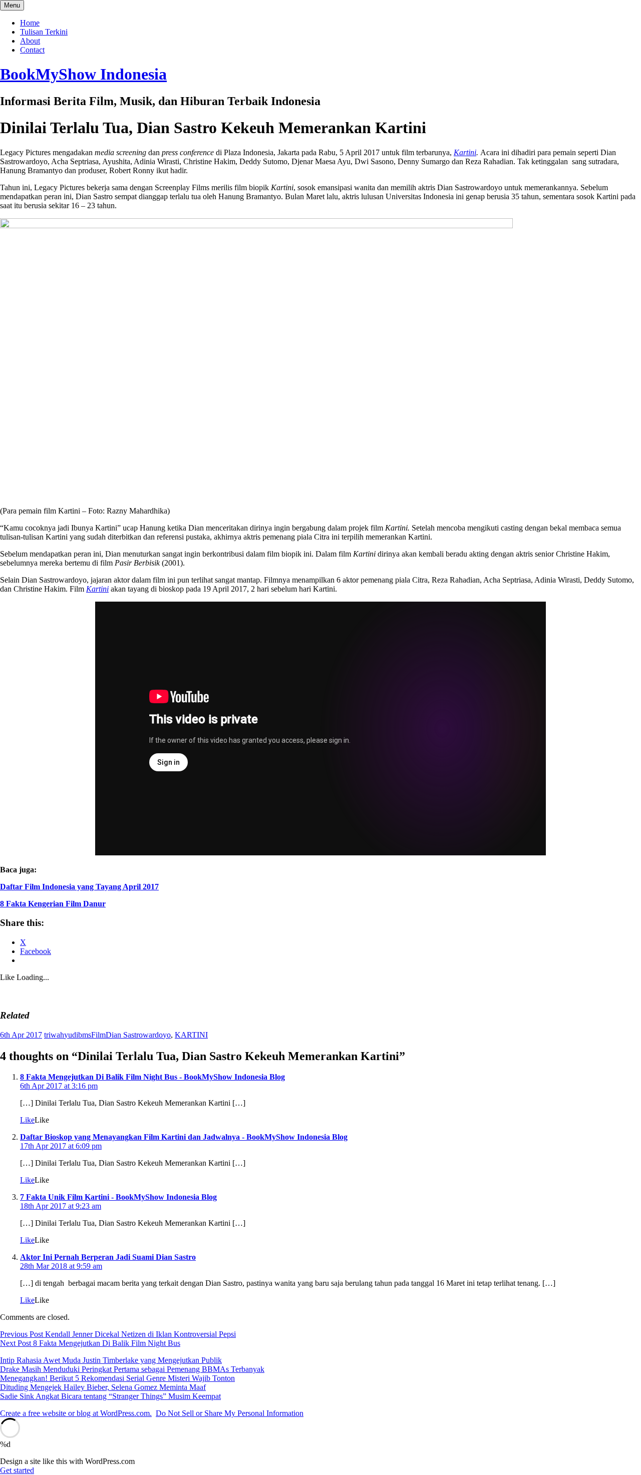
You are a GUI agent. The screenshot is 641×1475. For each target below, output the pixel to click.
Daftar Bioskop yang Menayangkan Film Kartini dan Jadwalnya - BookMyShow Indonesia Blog (184, 1137)
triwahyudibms (67, 1035)
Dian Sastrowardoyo (138, 1035)
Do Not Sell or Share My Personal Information (229, 1413)
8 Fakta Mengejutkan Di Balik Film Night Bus (90, 1343)
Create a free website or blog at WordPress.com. (76, 1413)
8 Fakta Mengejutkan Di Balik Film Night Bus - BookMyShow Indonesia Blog (152, 1077)
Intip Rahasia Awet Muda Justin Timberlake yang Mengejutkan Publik (111, 1360)
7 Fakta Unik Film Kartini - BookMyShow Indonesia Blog (118, 1197)
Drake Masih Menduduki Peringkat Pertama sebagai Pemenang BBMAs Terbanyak (132, 1369)
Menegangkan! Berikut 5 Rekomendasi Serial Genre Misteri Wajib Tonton (117, 1378)
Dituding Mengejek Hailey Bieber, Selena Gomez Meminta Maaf (103, 1387)
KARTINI (191, 1035)
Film (98, 1035)
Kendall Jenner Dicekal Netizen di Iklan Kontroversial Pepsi (118, 1334)
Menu (12, 5)
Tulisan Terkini (44, 32)
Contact (32, 50)
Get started (17, 1470)
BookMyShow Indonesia (83, 74)
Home (30, 23)
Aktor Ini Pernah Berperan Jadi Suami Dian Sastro (108, 1257)
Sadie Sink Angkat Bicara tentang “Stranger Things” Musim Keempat (110, 1396)
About (30, 41)
